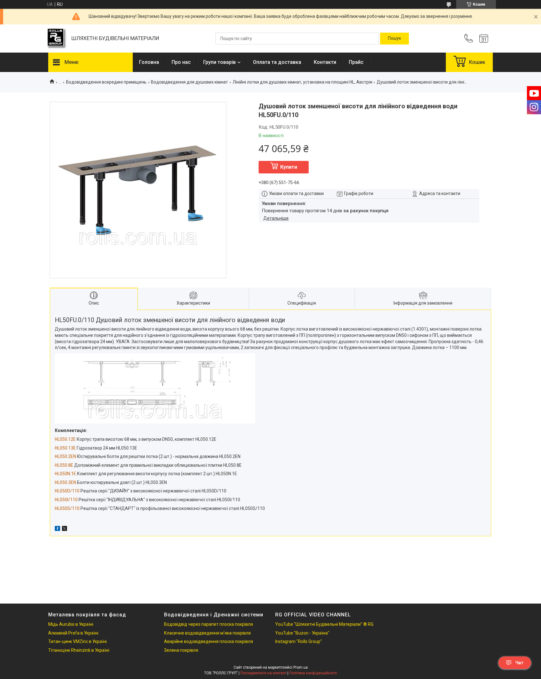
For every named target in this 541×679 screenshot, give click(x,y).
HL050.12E (65, 439)
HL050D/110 (67, 490)
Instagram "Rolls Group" (298, 641)
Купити (288, 167)
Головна (149, 62)
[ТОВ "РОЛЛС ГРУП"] (57, 38)
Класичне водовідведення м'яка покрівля (207, 632)
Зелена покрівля (181, 650)
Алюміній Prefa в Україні (73, 632)
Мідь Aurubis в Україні (70, 624)
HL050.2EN (65, 456)
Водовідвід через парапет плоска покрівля (208, 624)
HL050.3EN (65, 482)
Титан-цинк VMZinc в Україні (77, 641)
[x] (64, 529)
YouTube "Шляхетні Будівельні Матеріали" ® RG (324, 624)
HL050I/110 (66, 499)
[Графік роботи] (483, 38)
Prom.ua (300, 667)
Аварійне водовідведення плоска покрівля (208, 641)
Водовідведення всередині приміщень (106, 82)
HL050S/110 (67, 508)
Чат (519, 662)
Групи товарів (219, 62)
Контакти (325, 62)
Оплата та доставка (277, 62)
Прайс (356, 62)
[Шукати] (394, 38)
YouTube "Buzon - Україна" (302, 632)
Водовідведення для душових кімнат (189, 82)
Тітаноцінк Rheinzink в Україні (78, 650)
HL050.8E (64, 465)
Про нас (181, 62)
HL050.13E (65, 447)
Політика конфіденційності (313, 673)
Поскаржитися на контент (263, 673)
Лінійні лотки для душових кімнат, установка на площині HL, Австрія (302, 82)
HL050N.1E (65, 473)
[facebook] (57, 529)
